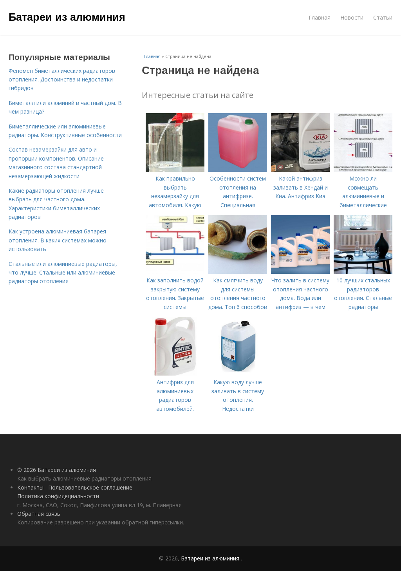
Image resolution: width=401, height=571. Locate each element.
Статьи (382, 17)
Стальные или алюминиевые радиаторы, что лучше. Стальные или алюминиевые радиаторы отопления (63, 272)
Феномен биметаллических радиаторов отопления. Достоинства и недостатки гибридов (62, 79)
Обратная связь (38, 513)
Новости (351, 17)
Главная (320, 17)
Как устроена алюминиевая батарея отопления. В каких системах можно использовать (58, 240)
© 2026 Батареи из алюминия (56, 469)
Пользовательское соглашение (90, 487)
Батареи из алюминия (67, 16)
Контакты (30, 487)
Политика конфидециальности (58, 496)
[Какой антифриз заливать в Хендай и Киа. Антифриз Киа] (300, 169)
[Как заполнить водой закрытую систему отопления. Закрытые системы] (175, 271)
